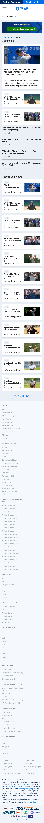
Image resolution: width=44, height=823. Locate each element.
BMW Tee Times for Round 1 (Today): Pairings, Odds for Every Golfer (12, 118)
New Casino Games (8, 715)
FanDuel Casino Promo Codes (12, 731)
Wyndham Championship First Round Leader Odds (12, 347)
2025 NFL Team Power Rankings (13, 700)
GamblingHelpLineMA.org (14, 786)
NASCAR (5, 654)
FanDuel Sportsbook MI (9, 540)
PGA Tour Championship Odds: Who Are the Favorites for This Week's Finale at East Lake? (20, 71)
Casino (4, 597)
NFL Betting (6, 693)
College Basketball (8, 585)
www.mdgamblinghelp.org (27, 789)
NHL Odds (5, 470)
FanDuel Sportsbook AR (10, 505)
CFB (3, 644)
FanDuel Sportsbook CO (10, 515)
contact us (32, 802)
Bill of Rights (30, 763)
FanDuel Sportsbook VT (9, 566)
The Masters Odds (8, 476)
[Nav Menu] (4, 9)
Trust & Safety (8, 763)
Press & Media (30, 773)
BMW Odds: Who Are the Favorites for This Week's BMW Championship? (19, 152)
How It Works (6, 419)
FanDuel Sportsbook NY (9, 550)
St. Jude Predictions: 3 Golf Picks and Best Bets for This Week (13, 312)
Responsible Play (7, 425)
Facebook (5, 740)
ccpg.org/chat (25, 784)
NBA (3, 581)
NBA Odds (5, 454)
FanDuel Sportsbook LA (9, 534)
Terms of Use (8, 770)
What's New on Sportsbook (11, 416)
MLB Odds (5, 457)
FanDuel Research (11, 2)
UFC (3, 591)
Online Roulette (7, 725)
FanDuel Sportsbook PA (9, 556)
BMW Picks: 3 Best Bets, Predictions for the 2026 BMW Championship (12, 242)
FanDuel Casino (7, 613)
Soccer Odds (6, 482)
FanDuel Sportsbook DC (10, 521)
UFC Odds (5, 479)
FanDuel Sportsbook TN (9, 560)
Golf (3, 647)
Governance (30, 760)
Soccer (4, 594)
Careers (6, 760)
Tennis (4, 651)
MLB (3, 638)
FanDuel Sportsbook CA (10, 512)
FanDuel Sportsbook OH (10, 553)
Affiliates (5, 435)
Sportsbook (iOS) (7, 676)
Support (4, 409)
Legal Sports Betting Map (10, 432)
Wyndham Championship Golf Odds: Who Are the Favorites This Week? (12, 384)
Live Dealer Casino (8, 722)
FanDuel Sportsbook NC (10, 544)
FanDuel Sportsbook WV (10, 569)
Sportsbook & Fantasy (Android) (12, 673)
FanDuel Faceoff (7, 619)
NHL (3, 588)
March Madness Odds (9, 466)
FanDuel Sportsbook (8, 606)
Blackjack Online (7, 718)
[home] (22, 9)
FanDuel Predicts (7, 622)
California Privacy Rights (32, 767)
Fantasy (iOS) (6, 669)
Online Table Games (9, 728)
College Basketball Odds (10, 463)
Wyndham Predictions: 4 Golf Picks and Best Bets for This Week (13, 330)
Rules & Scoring (7, 422)
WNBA (4, 657)
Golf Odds (5, 473)
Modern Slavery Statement (11, 429)
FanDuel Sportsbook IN (9, 531)
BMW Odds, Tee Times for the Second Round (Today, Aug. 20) (13, 99)
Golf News (9, 16)
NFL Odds (5, 447)
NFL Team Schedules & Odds (11, 703)
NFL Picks (5, 697)
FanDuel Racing (7, 616)
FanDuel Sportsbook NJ (9, 547)
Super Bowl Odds (7, 450)
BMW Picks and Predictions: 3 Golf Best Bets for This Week (11, 259)
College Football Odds (9, 460)
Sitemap (4, 438)
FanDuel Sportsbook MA (10, 537)
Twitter (4, 743)
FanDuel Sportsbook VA (10, 563)
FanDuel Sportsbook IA (9, 525)
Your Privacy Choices (33, 770)
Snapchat (5, 753)
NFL (3, 578)
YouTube (5, 750)
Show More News (22, 396)
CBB (3, 660)
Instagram (5, 747)
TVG (3, 610)
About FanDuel (7, 413)
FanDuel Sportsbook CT (9, 518)
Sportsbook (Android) (9, 679)
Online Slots (6, 712)
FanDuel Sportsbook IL (9, 528)
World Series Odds (8, 489)
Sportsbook (31, 2)
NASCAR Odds (7, 485)
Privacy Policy (8, 767)
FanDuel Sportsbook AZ (10, 509)
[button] (22, 29)
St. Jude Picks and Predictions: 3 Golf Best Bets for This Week (11, 295)
